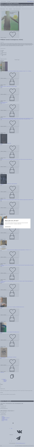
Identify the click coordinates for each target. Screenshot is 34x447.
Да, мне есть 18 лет (7, 226)
